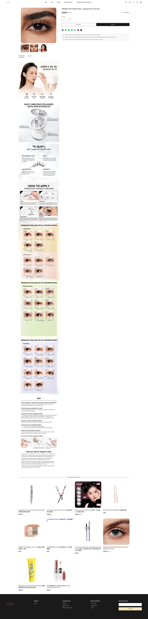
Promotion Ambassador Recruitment (83, 2)
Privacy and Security (95, 601)
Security (92, 607)
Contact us (64, 603)
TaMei (35, 603)
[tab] (21, 56)
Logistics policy (65, 605)
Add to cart (78, 24)
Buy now (113, 24)
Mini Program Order (68, 2)
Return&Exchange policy (67, 607)
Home (46, 2)
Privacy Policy (93, 603)
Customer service (66, 601)
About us (59, 2)
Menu (52, 2)
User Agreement (93, 605)
